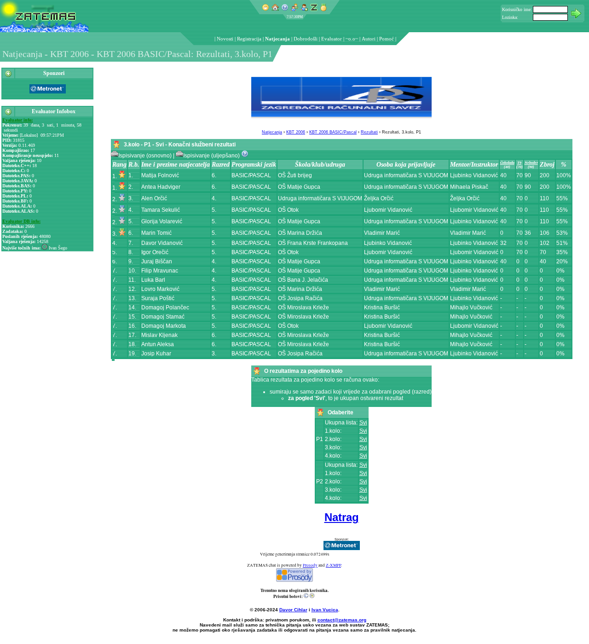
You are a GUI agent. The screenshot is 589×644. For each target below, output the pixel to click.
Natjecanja (277, 38)
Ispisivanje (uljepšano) (212, 155)
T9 (519, 163)
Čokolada (507, 163)
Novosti (225, 38)
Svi (363, 422)
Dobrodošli (306, 38)
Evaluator (331, 38)
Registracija (249, 38)
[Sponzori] (8, 75)
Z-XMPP (333, 565)
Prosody (310, 565)
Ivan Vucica (325, 609)
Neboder (531, 163)
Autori (368, 38)
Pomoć (386, 38)
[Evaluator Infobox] (8, 113)
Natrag (341, 517)
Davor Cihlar (293, 609)
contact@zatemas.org (342, 619)
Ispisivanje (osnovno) (145, 155)
